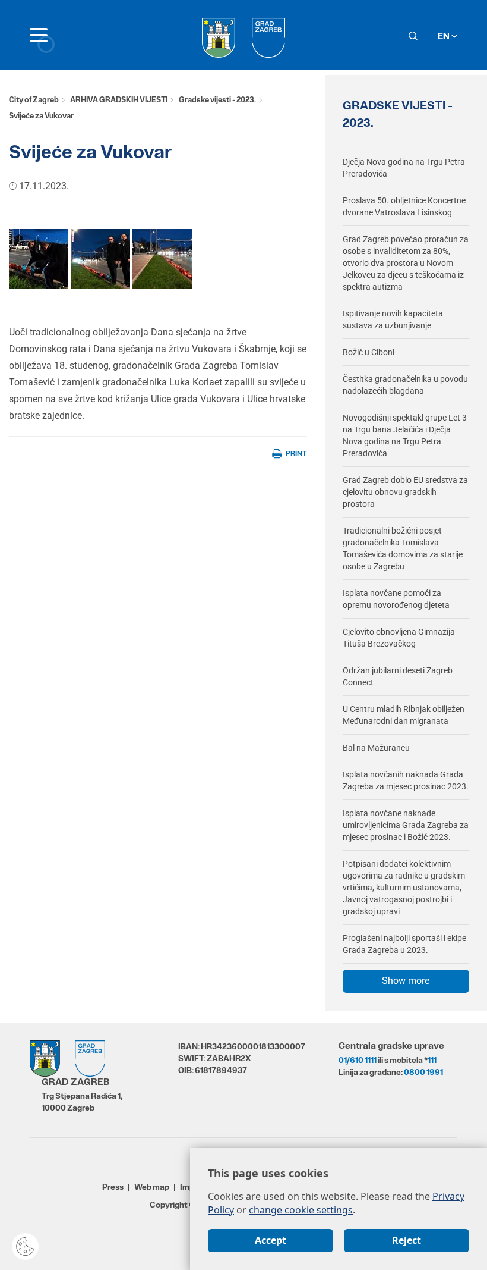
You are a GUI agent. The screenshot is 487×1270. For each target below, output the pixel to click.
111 (432, 1060)
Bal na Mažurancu (376, 747)
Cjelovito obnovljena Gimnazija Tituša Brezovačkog (399, 637)
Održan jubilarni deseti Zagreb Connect (398, 676)
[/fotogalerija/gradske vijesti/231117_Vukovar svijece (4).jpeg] (162, 258)
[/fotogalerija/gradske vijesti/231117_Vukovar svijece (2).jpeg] (38, 258)
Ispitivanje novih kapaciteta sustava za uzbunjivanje (393, 319)
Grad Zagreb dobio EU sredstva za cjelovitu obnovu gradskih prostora (405, 492)
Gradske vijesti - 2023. (217, 99)
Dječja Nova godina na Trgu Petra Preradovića (404, 167)
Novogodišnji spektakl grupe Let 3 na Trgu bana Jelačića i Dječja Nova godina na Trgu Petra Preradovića (405, 435)
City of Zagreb (34, 99)
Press (113, 1186)
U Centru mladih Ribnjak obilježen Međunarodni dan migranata (403, 715)
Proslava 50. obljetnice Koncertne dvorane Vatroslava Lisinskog (404, 206)
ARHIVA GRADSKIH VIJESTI (118, 99)
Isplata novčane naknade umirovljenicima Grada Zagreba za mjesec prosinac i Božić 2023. (406, 825)
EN (444, 36)
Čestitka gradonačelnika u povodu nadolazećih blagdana (405, 385)
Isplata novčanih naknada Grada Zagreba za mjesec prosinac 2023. (406, 780)
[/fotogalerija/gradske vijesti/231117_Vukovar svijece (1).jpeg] (100, 258)
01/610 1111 (358, 1060)
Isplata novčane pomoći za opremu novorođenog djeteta (396, 599)
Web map (151, 1186)
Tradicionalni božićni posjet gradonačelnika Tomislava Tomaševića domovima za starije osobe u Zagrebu (403, 548)
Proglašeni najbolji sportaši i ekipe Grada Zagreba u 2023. (404, 944)
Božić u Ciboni (368, 352)
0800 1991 (423, 1072)
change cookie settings (301, 1209)
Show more (405, 980)
